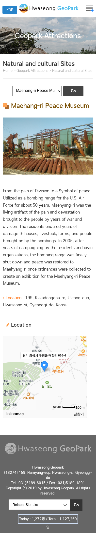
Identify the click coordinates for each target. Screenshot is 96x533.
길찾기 (79, 414)
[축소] (81, 372)
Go (73, 91)
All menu (90, 8)
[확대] (81, 364)
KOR (9, 10)
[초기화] (81, 381)
